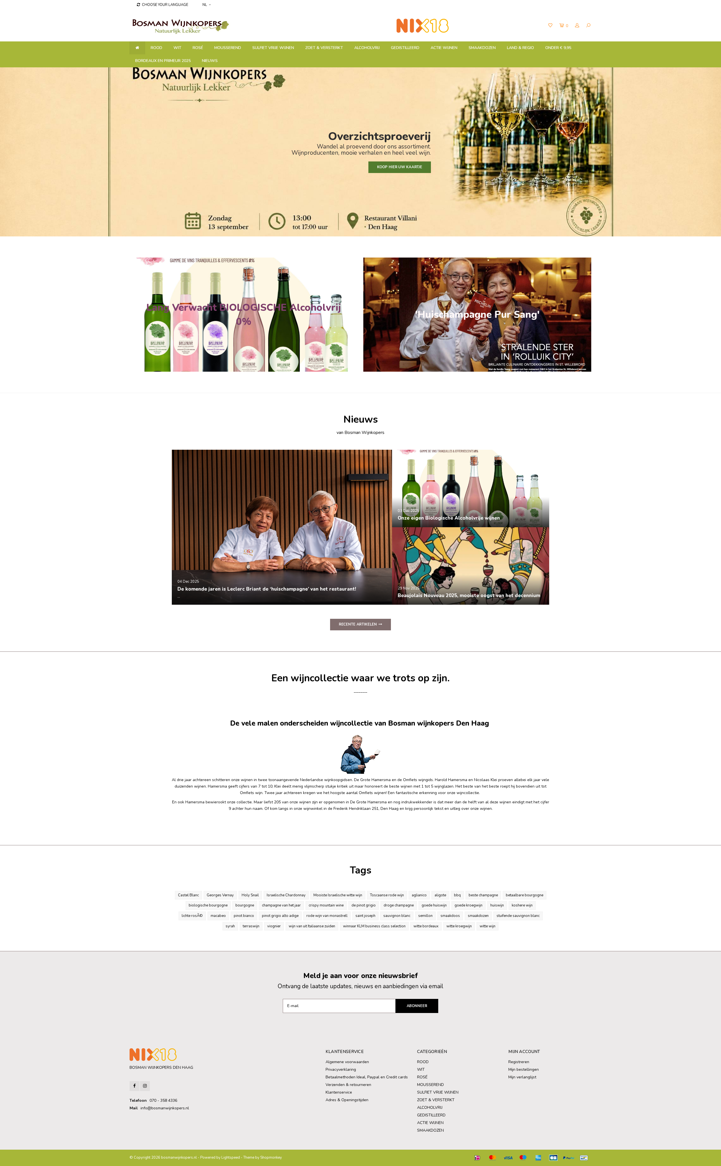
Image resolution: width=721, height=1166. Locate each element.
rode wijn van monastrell (327, 915)
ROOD (156, 47)
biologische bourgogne (208, 905)
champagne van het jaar (281, 905)
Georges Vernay (220, 895)
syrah (230, 926)
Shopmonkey (271, 1157)
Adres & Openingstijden (347, 1100)
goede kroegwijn (468, 905)
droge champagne (399, 905)
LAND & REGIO (520, 47)
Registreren (518, 1062)
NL (204, 4)
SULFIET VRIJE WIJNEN (273, 47)
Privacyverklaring (341, 1069)
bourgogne (244, 905)
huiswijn (497, 905)
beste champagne (483, 895)
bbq (457, 895)
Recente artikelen (358, 624)
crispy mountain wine (326, 905)
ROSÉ (198, 47)
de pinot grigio (363, 905)
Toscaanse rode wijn (387, 895)
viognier (274, 926)
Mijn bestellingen (523, 1069)
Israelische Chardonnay (286, 895)
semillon (425, 915)
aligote (440, 895)
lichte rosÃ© (192, 915)
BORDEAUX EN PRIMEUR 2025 (163, 60)
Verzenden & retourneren (348, 1084)
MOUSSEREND (227, 47)
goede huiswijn (434, 905)
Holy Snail (250, 895)
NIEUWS (210, 60)
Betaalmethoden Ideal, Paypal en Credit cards (367, 1077)
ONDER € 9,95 (558, 47)
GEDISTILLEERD (405, 47)
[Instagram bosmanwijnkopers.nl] (145, 1086)
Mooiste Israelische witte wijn (337, 895)
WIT (177, 47)
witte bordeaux (426, 926)
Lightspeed (230, 1157)
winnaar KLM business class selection (374, 926)
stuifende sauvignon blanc (518, 915)
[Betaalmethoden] (477, 1158)
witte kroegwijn (459, 926)
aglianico (419, 895)
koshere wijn (522, 905)
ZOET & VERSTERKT (324, 47)
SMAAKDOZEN (482, 47)
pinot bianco (244, 915)
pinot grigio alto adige (280, 915)
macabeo (218, 915)
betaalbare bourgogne (524, 895)
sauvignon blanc (396, 915)
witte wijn (487, 926)
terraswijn (251, 926)
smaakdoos (450, 915)
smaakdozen (478, 915)
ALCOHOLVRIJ (367, 47)
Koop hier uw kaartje (399, 167)
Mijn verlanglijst (522, 1077)
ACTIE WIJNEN (444, 47)
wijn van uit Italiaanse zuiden (312, 926)
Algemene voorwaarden (347, 1062)
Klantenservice (339, 1092)
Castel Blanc (188, 895)
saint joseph (365, 915)
